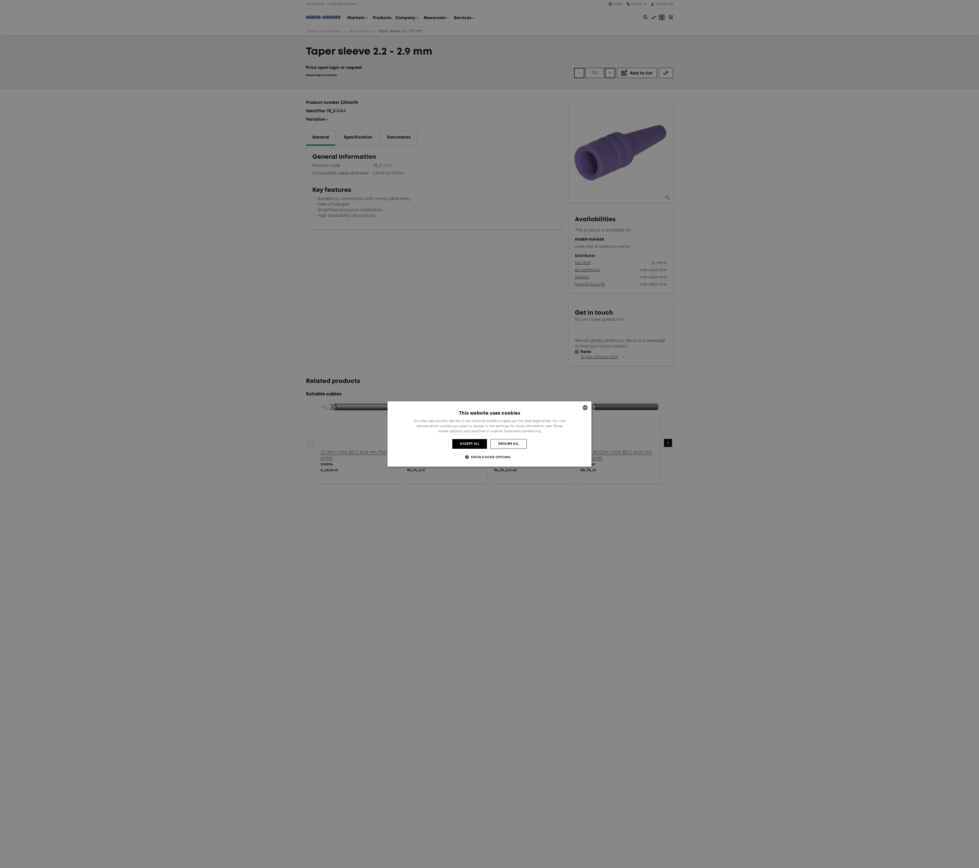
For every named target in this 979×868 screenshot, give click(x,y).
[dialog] (489, 434)
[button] (489, 457)
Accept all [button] (469, 444)
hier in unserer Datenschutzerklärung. (510, 431)
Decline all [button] (508, 444)
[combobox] (585, 407)
